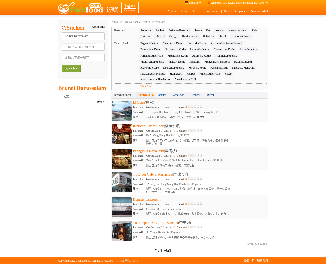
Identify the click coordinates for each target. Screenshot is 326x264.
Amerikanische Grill (185, 79)
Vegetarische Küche (209, 73)
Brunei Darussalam (153, 22)
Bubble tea (208, 36)
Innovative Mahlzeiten (243, 67)
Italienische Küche (199, 49)
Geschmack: (154, 107)
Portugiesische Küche (151, 55)
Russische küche (197, 67)
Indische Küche (177, 61)
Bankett (160, 30)
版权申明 (249, 260)
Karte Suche (98, 26)
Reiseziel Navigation (234, 11)
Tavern (198, 30)
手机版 (159, 250)
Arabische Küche (149, 67)
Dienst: (182, 107)
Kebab (228, 73)
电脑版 (167, 250)
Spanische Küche (248, 49)
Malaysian (194, 61)
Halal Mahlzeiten (243, 61)
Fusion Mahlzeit (219, 67)
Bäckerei (160, 36)
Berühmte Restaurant (179, 30)
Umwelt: (169, 107)
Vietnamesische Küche (152, 61)
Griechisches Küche (224, 49)
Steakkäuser (176, 73)
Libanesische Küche (173, 67)
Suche (184, 11)
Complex (161, 94)
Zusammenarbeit (259, 11)
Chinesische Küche (173, 43)
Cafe (254, 30)
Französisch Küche (175, 49)
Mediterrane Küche (178, 55)
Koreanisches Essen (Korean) (226, 43)
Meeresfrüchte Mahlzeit (152, 73)
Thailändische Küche (226, 55)
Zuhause (171, 11)
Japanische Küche (196, 43)
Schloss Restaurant (238, 30)
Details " (101, 101)
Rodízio (191, 73)
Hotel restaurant (190, 36)
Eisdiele (223, 36)
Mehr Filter (146, 86)
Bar (208, 30)
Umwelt (196, 94)
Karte (196, 11)
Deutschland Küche (150, 49)
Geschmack (179, 94)
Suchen (73, 68)
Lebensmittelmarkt (241, 36)
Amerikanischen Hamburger (155, 79)
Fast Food (145, 36)
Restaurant (131, 22)
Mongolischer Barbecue (217, 61)
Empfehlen (144, 94)
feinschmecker (211, 11)
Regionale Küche (149, 43)
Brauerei (218, 30)
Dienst (210, 94)
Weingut (173, 36)
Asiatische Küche (201, 55)
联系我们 (262, 260)
